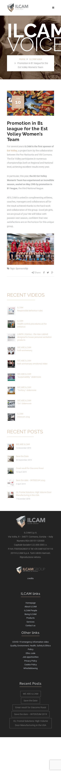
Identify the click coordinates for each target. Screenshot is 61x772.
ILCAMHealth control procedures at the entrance (32, 324)
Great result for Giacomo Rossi (30, 468)
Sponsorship (22, 268)
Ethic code (30, 653)
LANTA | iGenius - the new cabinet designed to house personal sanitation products (34, 337)
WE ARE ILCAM (23, 444)
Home (22, 59)
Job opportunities (31, 657)
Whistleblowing (30, 668)
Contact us (30, 625)
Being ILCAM (30, 614)
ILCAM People (30, 610)
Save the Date (22, 456)
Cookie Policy (30, 664)
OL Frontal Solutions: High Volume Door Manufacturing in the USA (30, 723)
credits (30, 578)
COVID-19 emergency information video (30, 642)
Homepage (31, 603)
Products (30, 618)
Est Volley (12, 150)
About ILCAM (31, 606)
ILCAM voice (35, 59)
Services (30, 622)
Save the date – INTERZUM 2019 (30, 480)
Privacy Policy (30, 661)
